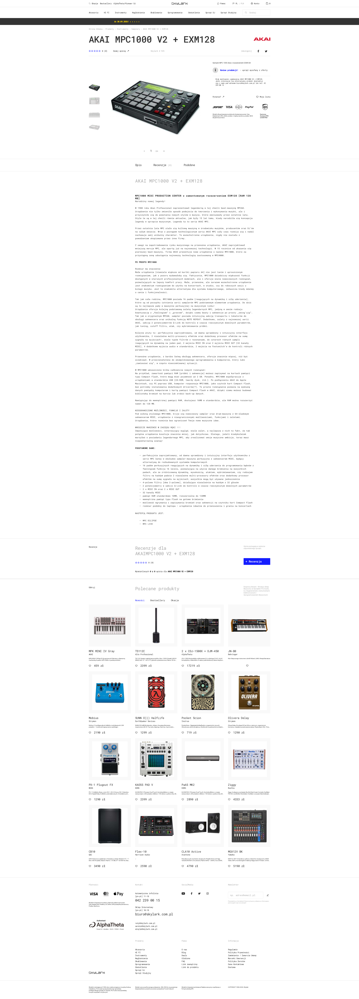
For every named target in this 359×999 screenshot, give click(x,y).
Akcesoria (140, 949)
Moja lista (265, 96)
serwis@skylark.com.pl (146, 926)
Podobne (189, 165)
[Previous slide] (144, 151)
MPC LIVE (148, 524)
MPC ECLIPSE (150, 520)
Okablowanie (141, 961)
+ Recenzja (254, 561)
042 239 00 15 (147, 900)
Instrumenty (141, 955)
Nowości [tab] (140, 600)
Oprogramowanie (142, 964)
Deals (184, 955)
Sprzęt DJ (140, 970)
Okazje (95, 3)
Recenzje (162, 165)
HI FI (138, 952)
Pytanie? (217, 96)
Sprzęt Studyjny (143, 973)
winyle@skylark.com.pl (146, 929)
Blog (184, 952)
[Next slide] (164, 151)
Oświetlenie (141, 967)
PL (240, 3)
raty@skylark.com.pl (145, 923)
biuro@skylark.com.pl (154, 914)
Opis (138, 165)
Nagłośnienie (141, 958)
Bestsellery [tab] (157, 600)
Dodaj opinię (119, 51)
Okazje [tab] (175, 600)
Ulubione (186, 958)
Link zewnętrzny (189, 964)
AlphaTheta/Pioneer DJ (124, 3)
